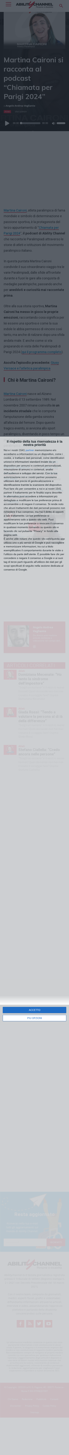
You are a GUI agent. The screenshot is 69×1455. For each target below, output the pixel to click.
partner (30, 450)
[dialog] (34, 946)
